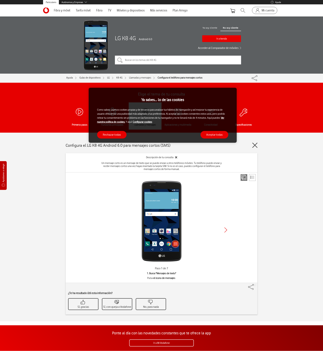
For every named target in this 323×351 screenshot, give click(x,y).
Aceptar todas (214, 134)
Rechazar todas (112, 134)
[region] (163, 115)
